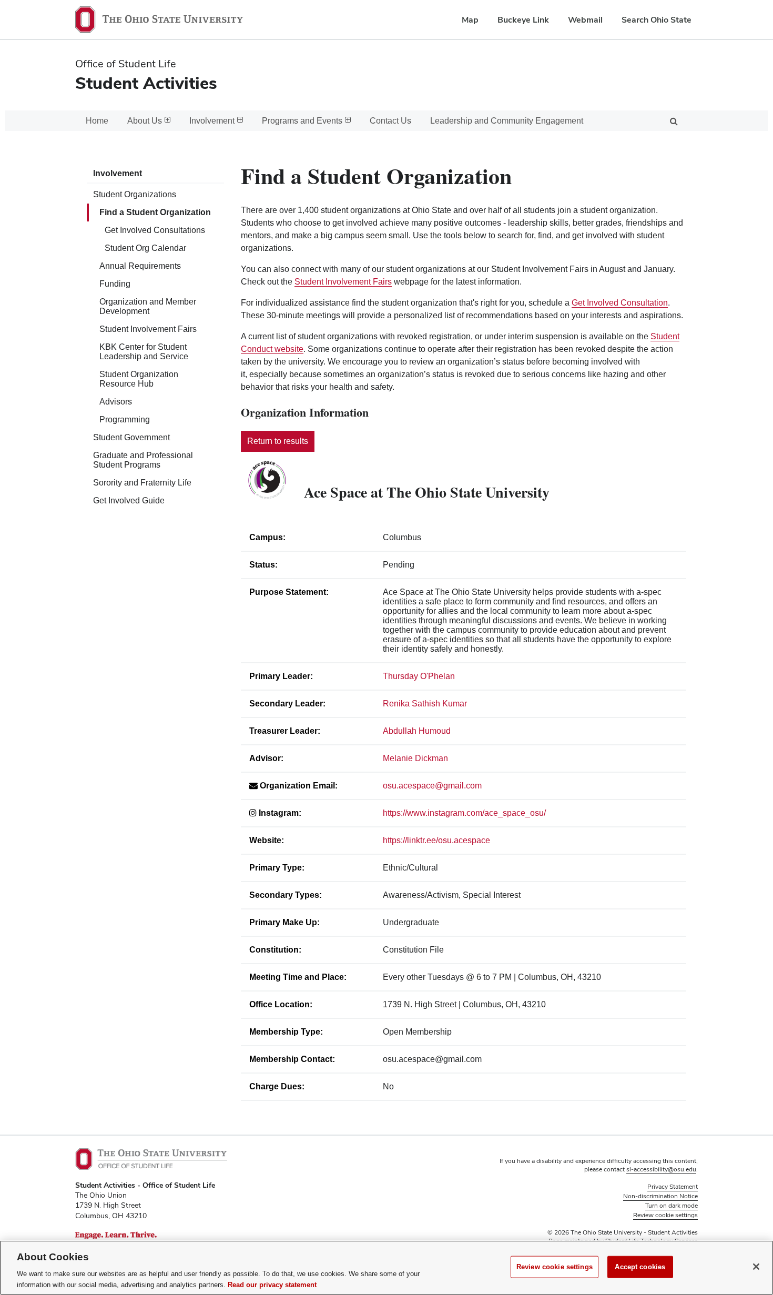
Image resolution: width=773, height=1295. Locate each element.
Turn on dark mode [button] (671, 1205)
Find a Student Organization (155, 212)
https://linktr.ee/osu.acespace (436, 840)
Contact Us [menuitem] (390, 120)
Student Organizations (134, 194)
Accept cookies (640, 1267)
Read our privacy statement (272, 1284)
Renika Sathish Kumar (425, 703)
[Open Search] (673, 120)
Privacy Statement (672, 1186)
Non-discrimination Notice (660, 1196)
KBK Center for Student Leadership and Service (143, 351)
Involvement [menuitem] (212, 120)
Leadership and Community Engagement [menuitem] (506, 120)
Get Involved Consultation (620, 302)
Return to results (277, 441)
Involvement (117, 173)
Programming (124, 419)
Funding (114, 283)
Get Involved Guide (129, 500)
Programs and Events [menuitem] (302, 120)
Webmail (585, 19)
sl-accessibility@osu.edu (661, 1169)
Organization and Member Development (147, 306)
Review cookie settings (554, 1267)
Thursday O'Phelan (419, 676)
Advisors (115, 401)
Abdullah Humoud (417, 730)
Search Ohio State (656, 19)
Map (470, 19)
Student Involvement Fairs (148, 329)
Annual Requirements (140, 265)
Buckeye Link (523, 19)
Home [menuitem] (97, 120)
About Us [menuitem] (144, 120)
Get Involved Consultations (155, 230)
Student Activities (146, 83)
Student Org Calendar (145, 248)
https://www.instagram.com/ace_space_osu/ (464, 812)
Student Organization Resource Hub (138, 379)
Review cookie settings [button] (665, 1215)
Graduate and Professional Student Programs (143, 460)
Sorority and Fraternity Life (142, 482)
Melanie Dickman (415, 758)
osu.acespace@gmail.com (432, 785)
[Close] (756, 1266)
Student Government (131, 437)
